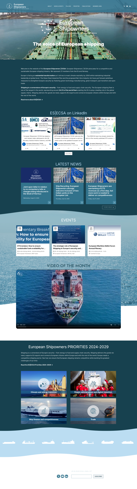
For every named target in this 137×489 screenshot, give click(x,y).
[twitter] (124, 6)
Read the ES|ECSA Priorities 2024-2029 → (37, 365)
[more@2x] (49, 201)
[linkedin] (130, 6)
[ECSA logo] (18, 4)
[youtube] (127, 6)
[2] (44, 371)
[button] (36, 133)
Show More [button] (68, 153)
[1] (44, 399)
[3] (93, 399)
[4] (93, 371)
